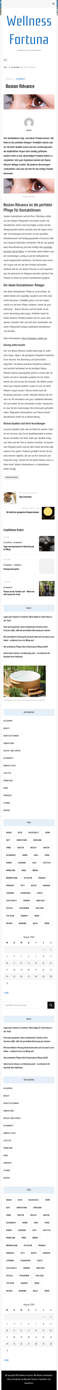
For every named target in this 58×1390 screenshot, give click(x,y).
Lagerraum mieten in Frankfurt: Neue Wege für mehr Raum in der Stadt (28, 619)
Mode (6, 788)
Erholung (37, 840)
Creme (47, 832)
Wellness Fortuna (26, 1375)
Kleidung (22, 863)
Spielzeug (39, 908)
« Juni (6, 992)
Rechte (34, 885)
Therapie (24, 916)
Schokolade (25, 893)
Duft (8, 840)
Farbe (8, 847)
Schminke (10, 893)
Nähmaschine (12, 878)
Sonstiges (40, 900)
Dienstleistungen (11, 736)
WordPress (28, 1383)
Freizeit (33, 847)
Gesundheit (20, 79)
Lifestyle (7, 773)
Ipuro (47, 855)
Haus (36, 855)
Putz (23, 885)
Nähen (35, 870)
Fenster (20, 847)
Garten (46, 847)
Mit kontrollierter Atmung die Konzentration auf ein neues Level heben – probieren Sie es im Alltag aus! (29, 639)
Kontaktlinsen (12, 477)
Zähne (47, 923)
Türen (36, 916)
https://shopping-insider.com (34, 338)
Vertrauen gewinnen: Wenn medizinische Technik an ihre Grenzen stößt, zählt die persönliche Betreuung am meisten (27, 629)
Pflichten (28, 878)
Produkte (18, 565)
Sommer (26, 900)
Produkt (42, 878)
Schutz (40, 893)
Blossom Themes (30, 1379)
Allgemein (8, 543)
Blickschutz (34, 832)
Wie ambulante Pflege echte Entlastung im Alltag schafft (26, 646)
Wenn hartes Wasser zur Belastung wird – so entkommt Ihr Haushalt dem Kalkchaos (27, 655)
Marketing (8, 780)
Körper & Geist (10, 765)
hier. (14, 468)
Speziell (9, 908)
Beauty (7, 728)
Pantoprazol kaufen (11, 569)
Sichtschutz (11, 900)
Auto (20, 832)
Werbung (22, 923)
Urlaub (7, 810)
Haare (25, 855)
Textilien (10, 916)
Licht (34, 863)
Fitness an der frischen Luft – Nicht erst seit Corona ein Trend (19, 593)
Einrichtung (9, 743)
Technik (7, 803)
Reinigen (46, 885)
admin (28, 130)
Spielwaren (24, 908)
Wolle (35, 923)
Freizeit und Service (12, 751)
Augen (9, 832)
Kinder (9, 863)
